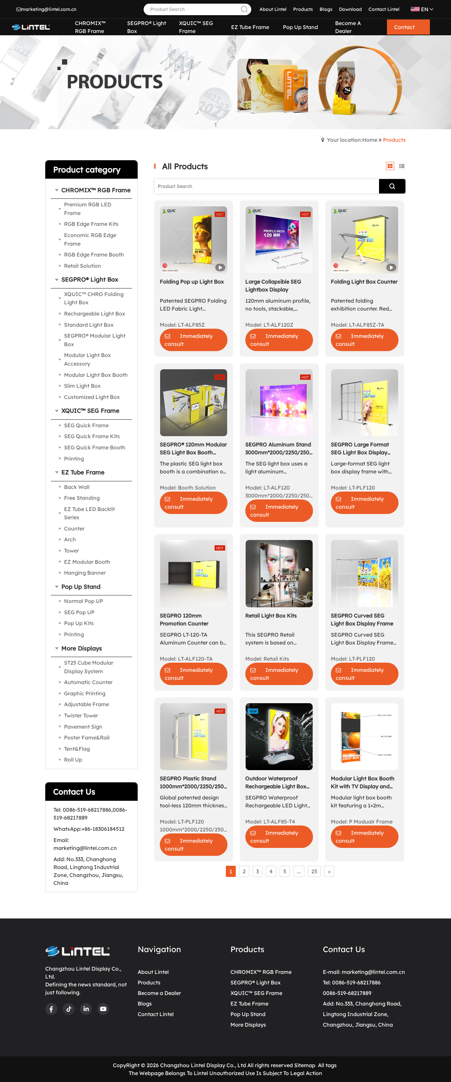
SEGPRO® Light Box (255, 982)
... (299, 871)
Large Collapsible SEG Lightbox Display (273, 285)
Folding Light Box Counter (364, 281)
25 (314, 871)
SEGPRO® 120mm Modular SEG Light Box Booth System (193, 448)
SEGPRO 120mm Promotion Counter (184, 619)
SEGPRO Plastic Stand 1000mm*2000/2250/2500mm (193, 782)
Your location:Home (352, 139)
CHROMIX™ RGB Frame (261, 972)
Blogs (326, 9)
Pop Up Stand (247, 1014)
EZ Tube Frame (249, 1003)
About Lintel (273, 9)
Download (350, 9)
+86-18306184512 (103, 829)
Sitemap (304, 1065)
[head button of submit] (243, 9)
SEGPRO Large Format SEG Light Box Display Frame (360, 448)
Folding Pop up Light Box (192, 281)
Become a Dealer (159, 993)
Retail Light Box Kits (271, 615)
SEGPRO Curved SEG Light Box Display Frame (362, 619)
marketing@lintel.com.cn (48, 9)
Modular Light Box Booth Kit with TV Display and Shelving (363, 782)
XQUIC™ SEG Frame (256, 993)
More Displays (248, 1024)
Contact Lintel (383, 9)
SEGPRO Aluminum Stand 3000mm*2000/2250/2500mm (279, 448)
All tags (327, 1065)
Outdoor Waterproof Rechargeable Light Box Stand (275, 782)
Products (303, 9)
